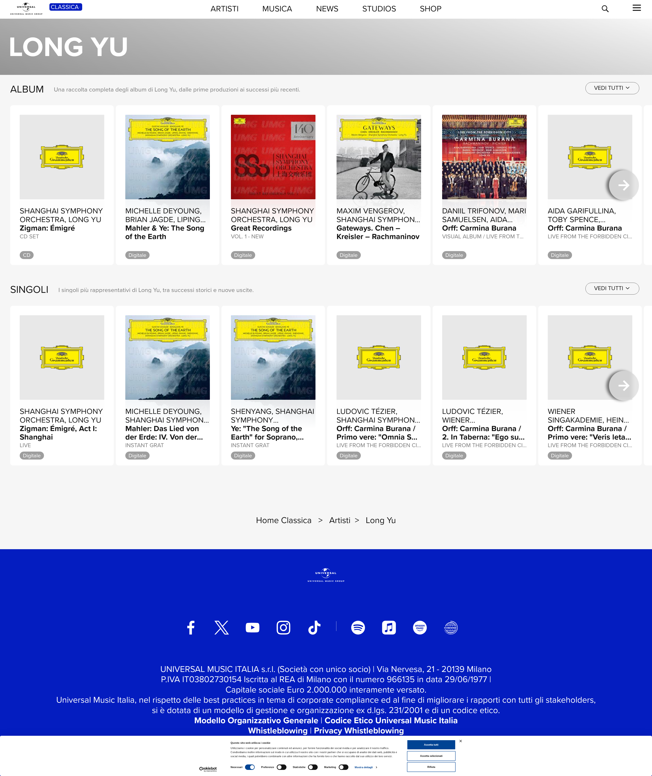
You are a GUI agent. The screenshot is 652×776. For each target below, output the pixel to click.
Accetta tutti (431, 744)
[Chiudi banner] (460, 741)
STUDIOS (379, 9)
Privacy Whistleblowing (359, 730)
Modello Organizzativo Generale (256, 720)
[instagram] (283, 627)
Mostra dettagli (364, 767)
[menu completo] (637, 8)
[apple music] (389, 627)
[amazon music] (420, 627)
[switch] (281, 767)
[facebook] (191, 627)
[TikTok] (314, 627)
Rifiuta (431, 766)
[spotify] (358, 627)
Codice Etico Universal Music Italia (391, 720)
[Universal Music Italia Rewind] (451, 627)
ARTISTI (225, 9)
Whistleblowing (278, 730)
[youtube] (252, 627)
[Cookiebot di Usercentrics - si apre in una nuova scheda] (208, 769)
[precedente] (28, 185)
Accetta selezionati (431, 755)
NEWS (327, 9)
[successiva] (624, 185)
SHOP (430, 9)
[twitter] (222, 627)
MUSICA (277, 9)
